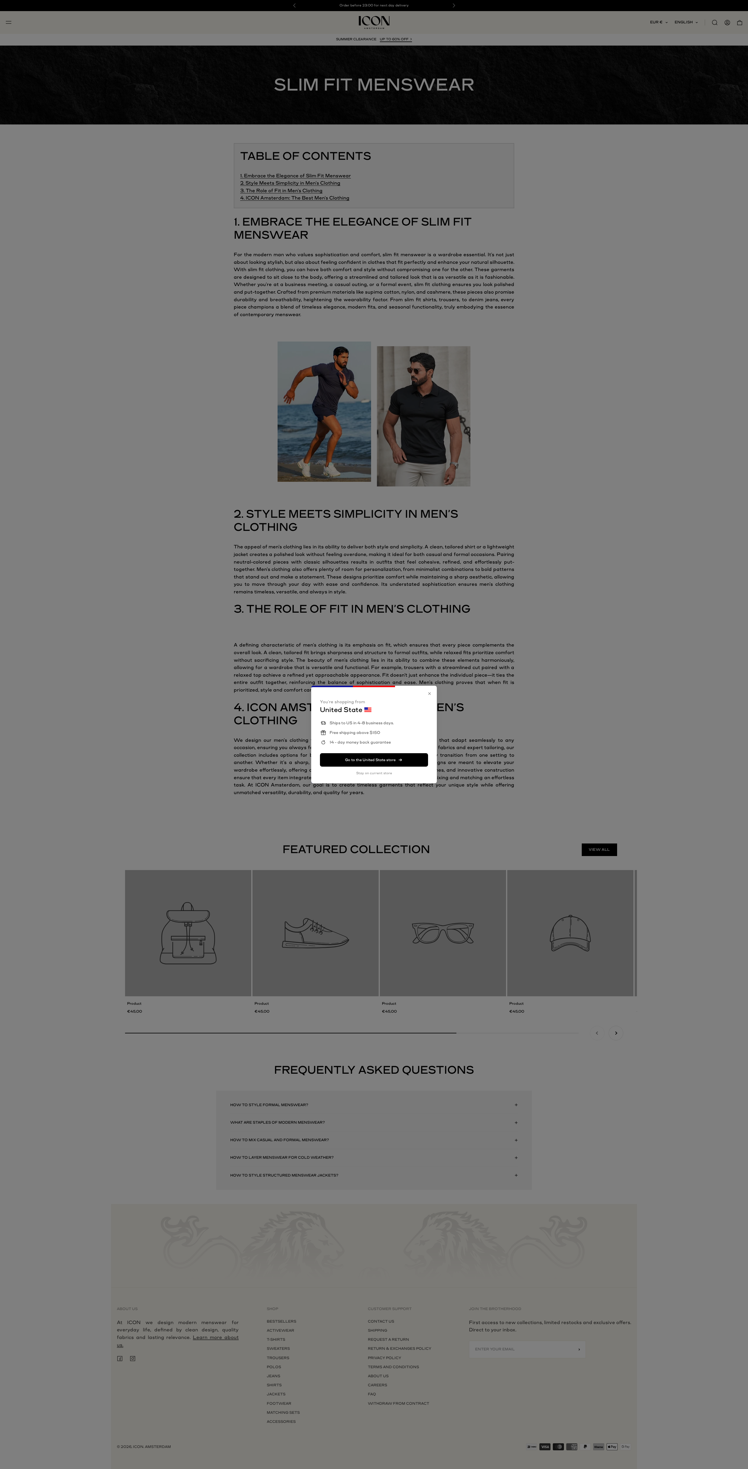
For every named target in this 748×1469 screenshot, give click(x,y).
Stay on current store (374, 773)
